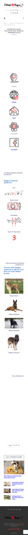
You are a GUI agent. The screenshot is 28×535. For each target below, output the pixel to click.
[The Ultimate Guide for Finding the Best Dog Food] (7, 483)
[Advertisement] (14, 394)
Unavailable (14, 149)
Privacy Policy (18, 529)
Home (5, 23)
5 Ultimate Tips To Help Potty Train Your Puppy (18, 497)
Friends (18, 528)
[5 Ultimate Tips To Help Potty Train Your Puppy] (7, 496)
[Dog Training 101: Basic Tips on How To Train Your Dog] (7, 489)
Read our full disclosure (19, 523)
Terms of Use (13, 529)
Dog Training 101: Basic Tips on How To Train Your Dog (18, 491)
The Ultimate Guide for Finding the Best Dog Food (18, 484)
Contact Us (11, 528)
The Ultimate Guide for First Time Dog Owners (12, 476)
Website (14, 102)
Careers (9, 529)
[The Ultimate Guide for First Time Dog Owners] (14, 462)
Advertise (14, 528)
